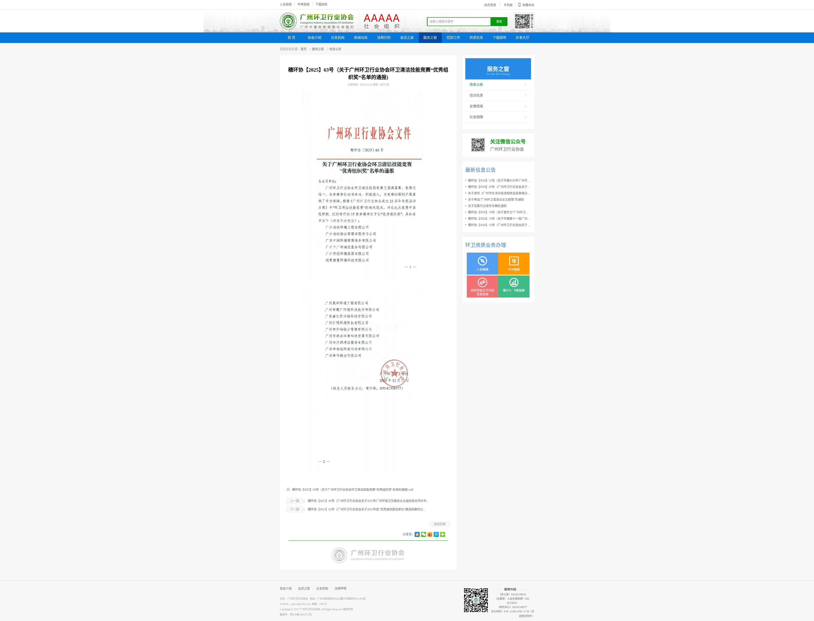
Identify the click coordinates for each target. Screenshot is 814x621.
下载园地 (321, 4)
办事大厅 (522, 37)
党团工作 (453, 37)
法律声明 (340, 588)
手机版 (508, 5)
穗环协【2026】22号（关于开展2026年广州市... (499, 180)
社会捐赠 (476, 117)
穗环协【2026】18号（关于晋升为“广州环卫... (498, 212)
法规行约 (384, 37)
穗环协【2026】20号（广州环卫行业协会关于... (499, 186)
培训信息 (476, 95)
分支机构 (337, 37)
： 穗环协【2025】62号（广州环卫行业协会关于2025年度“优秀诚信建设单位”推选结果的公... (358, 509)
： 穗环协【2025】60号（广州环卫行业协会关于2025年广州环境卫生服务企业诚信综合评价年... (359, 500)
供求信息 (476, 37)
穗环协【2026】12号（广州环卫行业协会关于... (499, 225)
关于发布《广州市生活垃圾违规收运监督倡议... (499, 193)
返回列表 (440, 524)
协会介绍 (314, 37)
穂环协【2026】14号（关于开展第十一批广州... (499, 218)
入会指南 (286, 4)
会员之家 (407, 37)
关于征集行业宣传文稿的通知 (487, 205)
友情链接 (476, 106)
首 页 (291, 37)
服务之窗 (430, 37)
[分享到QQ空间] (417, 534)
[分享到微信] (423, 534)
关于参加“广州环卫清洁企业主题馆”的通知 (496, 199)
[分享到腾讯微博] (436, 534)
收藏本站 (528, 5)
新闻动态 (361, 37)
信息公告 (335, 49)
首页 (304, 49)
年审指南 (303, 4)
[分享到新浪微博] (429, 534)
